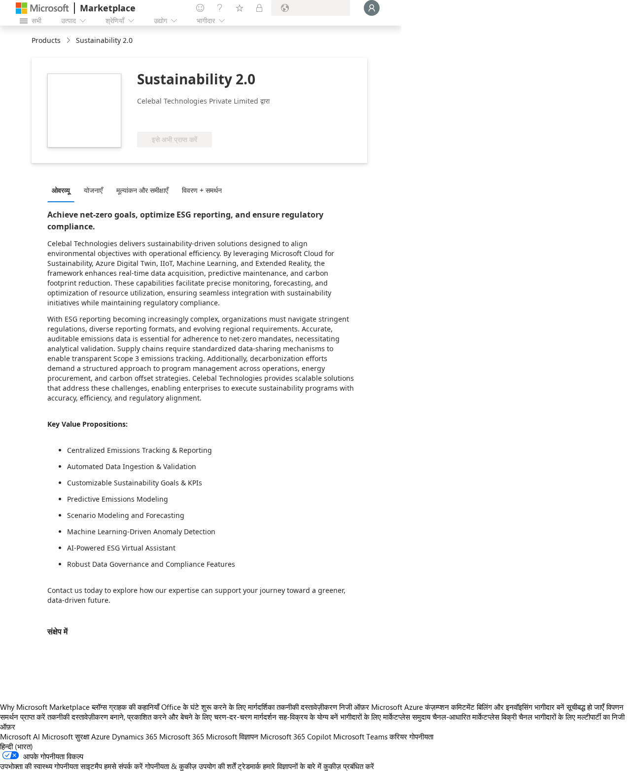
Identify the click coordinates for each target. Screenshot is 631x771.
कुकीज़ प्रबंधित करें (348, 766)
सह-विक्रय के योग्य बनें (308, 717)
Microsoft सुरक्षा (65, 736)
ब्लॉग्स (99, 707)
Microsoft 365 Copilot (295, 736)
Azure (100, 736)
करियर (398, 736)
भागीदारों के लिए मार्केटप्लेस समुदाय (385, 717)
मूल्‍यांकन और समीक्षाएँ (142, 190)
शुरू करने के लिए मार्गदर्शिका (238, 707)
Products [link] (46, 40)
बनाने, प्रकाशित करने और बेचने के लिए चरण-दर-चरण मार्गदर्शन (193, 717)
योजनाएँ (93, 190)
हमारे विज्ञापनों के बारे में (292, 766)
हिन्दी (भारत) (16, 746)
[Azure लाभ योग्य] (177, 117)
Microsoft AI (20, 736)
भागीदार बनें (549, 707)
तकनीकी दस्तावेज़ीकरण (307, 707)
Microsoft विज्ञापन (232, 736)
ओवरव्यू (61, 190)
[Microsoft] (42, 8)
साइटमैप (91, 766)
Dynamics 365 (134, 736)
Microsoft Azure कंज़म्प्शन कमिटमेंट (424, 707)
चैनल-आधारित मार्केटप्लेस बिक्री (474, 717)
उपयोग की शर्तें (217, 766)
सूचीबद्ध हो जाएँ (585, 707)
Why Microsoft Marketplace (45, 707)
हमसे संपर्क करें (123, 766)
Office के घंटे (180, 707)
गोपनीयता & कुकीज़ (171, 766)
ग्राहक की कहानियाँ (134, 707)
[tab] (63, 190)
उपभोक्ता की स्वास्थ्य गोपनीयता (39, 766)
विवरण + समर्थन (202, 190)
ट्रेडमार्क (249, 766)
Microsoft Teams (360, 736)
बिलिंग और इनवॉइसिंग (504, 707)
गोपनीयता (421, 736)
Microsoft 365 (181, 736)
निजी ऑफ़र (354, 707)
